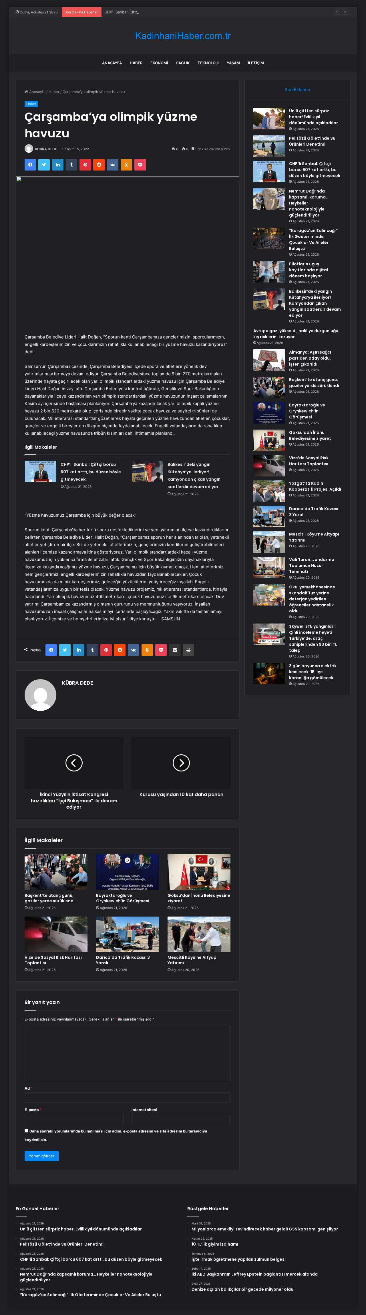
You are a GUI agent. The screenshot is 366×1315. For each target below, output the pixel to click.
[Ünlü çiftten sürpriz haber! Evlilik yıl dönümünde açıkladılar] (269, 118)
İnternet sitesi (144, 1109)
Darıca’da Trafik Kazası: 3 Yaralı (123, 960)
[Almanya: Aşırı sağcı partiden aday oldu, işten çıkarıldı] (269, 360)
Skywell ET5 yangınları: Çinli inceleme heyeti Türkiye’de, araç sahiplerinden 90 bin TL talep (313, 638)
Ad (29, 1088)
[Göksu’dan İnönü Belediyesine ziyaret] (199, 872)
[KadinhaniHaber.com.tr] (183, 36)
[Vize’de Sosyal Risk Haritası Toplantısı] (56, 934)
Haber (136, 63)
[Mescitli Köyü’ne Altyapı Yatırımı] (199, 934)
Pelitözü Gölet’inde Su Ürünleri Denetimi (312, 141)
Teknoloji (208, 63)
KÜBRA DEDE (46, 149)
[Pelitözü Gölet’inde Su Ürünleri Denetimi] (269, 146)
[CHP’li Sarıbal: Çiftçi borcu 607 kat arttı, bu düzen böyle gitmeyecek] (40, 471)
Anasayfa (112, 63)
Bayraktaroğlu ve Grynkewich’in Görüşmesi (122, 898)
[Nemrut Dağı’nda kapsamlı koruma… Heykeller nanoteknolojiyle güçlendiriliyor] (269, 199)
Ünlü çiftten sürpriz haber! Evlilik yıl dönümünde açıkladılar (313, 117)
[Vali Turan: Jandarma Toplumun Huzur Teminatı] (269, 567)
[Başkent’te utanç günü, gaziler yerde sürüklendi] (56, 872)
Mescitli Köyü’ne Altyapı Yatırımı (193, 960)
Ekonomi (159, 63)
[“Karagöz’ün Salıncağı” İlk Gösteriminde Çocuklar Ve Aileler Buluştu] (269, 238)
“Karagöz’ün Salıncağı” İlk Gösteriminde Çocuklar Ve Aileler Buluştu (313, 239)
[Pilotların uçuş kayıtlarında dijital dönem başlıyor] (269, 271)
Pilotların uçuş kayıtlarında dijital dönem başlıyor (308, 270)
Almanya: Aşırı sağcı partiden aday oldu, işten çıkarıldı (310, 358)
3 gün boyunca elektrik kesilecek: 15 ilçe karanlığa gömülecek (313, 672)
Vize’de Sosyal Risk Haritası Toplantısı (53, 960)
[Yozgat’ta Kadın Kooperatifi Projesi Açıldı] (269, 491)
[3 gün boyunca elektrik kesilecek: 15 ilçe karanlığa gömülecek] (269, 673)
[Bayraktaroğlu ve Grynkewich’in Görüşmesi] (127, 872)
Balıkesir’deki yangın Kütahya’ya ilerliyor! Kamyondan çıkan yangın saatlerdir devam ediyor (315, 303)
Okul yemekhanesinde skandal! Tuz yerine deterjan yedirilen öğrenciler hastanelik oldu (312, 599)
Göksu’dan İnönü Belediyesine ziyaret (199, 898)
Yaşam (233, 63)
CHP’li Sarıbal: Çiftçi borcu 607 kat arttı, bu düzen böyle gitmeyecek (164, 12)
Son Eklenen (297, 89)
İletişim (256, 63)
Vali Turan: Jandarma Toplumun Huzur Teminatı (311, 565)
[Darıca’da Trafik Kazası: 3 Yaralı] (127, 934)
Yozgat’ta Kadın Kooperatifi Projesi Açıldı (315, 486)
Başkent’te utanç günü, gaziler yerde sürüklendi (50, 898)
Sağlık (183, 63)
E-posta (33, 1109)
